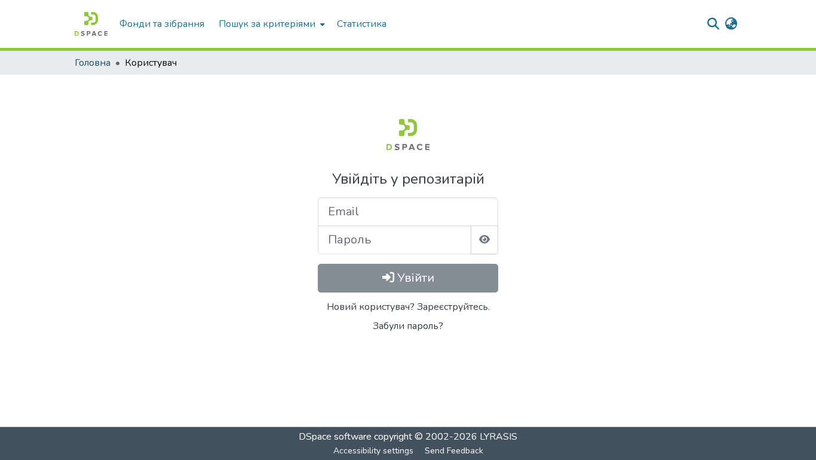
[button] (91, 24)
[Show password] (484, 240)
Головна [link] (93, 62)
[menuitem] (270, 24)
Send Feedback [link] (454, 450)
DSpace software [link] (335, 436)
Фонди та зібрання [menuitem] (161, 24)
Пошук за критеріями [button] (267, 24)
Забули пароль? (408, 326)
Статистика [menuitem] (361, 24)
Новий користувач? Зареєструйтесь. (408, 306)
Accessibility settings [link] (373, 450)
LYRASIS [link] (498, 436)
